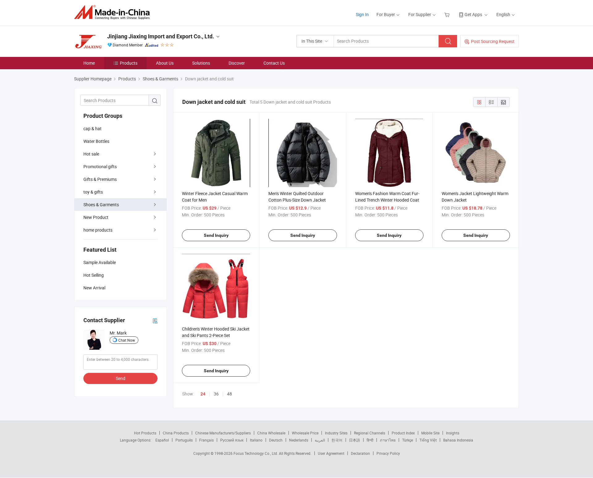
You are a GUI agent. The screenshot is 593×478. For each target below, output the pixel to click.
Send (120, 378)
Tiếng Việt (428, 439)
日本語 (354, 439)
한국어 (337, 439)
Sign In (362, 14)
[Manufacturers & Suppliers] (114, 12)
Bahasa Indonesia (458, 439)
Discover (237, 63)
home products (97, 230)
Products (128, 63)
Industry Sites (336, 432)
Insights (452, 432)
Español (162, 439)
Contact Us (274, 63)
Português (184, 439)
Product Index (403, 432)
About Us (165, 63)
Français (206, 439)
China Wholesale (271, 432)
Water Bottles (96, 141)
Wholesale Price (305, 432)
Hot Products (145, 432)
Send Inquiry (216, 235)
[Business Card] (155, 320)
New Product (95, 217)
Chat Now (126, 340)
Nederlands (298, 439)
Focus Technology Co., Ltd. (256, 453)
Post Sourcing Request (493, 41)
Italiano (256, 439)
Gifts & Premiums (100, 179)
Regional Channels (369, 432)
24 (202, 393)
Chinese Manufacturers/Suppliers (223, 432)
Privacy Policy (388, 453)
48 (229, 394)
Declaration (360, 453)
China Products (176, 432)
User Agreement (331, 453)
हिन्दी (370, 439)
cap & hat (92, 128)
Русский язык (231, 439)
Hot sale (91, 154)
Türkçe (407, 439)
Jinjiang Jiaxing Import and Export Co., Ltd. (160, 36)
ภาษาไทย (388, 439)
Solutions (201, 63)
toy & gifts (93, 192)
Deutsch (276, 439)
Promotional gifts (100, 166)
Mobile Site (430, 432)
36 (216, 394)
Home (89, 63)
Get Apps (473, 14)
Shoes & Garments (101, 204)
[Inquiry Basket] (447, 14)
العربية (320, 439)
